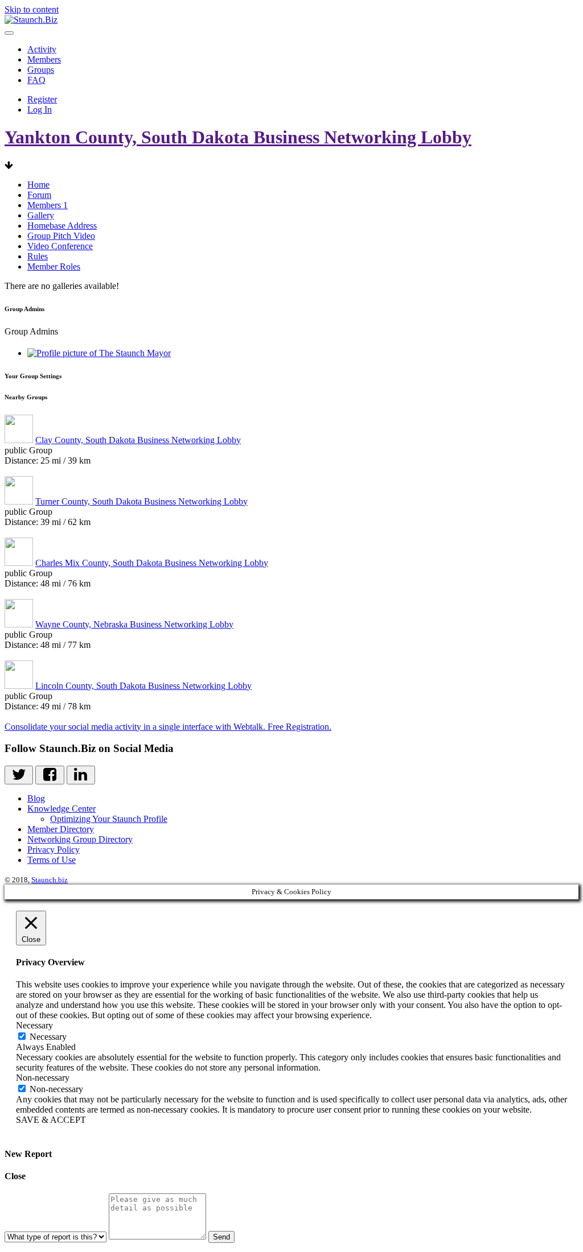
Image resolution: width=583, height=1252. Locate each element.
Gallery (40, 215)
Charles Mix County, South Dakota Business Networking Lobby (151, 563)
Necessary (48, 1037)
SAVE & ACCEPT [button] (51, 1120)
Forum (39, 195)
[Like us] (49, 775)
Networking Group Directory (80, 839)
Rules (37, 256)
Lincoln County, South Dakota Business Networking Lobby (143, 686)
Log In (39, 109)
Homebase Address (62, 225)
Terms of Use (51, 860)
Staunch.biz (49, 879)
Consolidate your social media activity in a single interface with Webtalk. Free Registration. (168, 727)
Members (44, 59)
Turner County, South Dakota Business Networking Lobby (141, 501)
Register (42, 99)
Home (38, 184)
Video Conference (60, 246)
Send (221, 1237)
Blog (36, 798)
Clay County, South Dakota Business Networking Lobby (138, 440)
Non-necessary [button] (42, 1077)
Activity (41, 49)
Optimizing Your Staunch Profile (108, 819)
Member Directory (60, 829)
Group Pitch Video (61, 236)
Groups (40, 70)
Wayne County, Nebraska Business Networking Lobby (134, 624)
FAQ (36, 80)
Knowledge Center (61, 808)
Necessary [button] (34, 1025)
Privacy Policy (53, 849)
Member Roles (53, 266)
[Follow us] (19, 775)
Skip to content (32, 9)
